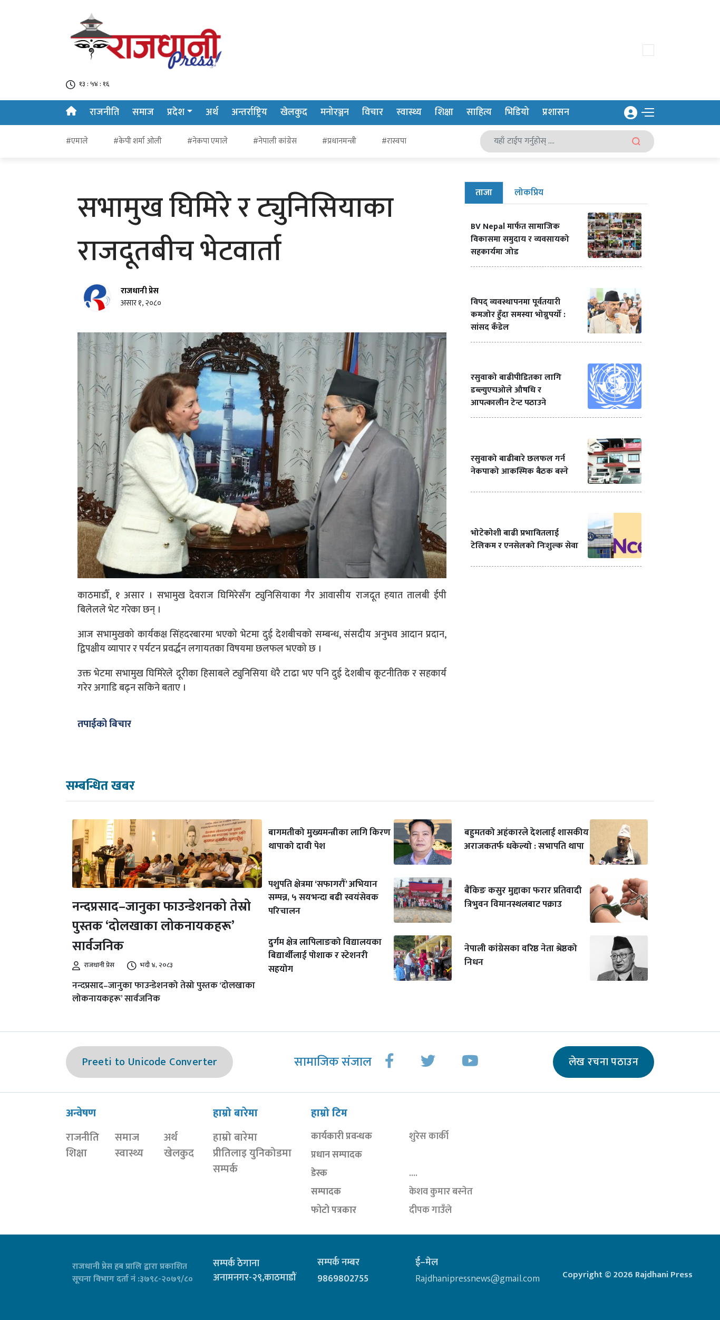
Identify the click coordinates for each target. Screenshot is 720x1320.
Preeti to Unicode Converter (149, 1062)
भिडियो (517, 112)
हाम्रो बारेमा (235, 1137)
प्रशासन (555, 112)
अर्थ (212, 112)
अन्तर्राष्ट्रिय (249, 112)
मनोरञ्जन (334, 112)
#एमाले (77, 141)
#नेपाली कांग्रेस (275, 141)
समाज (143, 112)
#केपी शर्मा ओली (137, 141)
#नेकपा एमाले (207, 141)
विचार (372, 112)
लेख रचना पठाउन (603, 1062)
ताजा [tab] (483, 192)
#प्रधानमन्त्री (339, 141)
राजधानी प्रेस (140, 291)
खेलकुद (293, 112)
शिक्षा (444, 112)
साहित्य (479, 112)
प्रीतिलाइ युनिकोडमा (252, 1153)
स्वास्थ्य (409, 112)
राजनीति (104, 112)
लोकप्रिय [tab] (528, 192)
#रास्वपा (394, 141)
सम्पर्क (225, 1169)
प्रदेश (175, 112)
